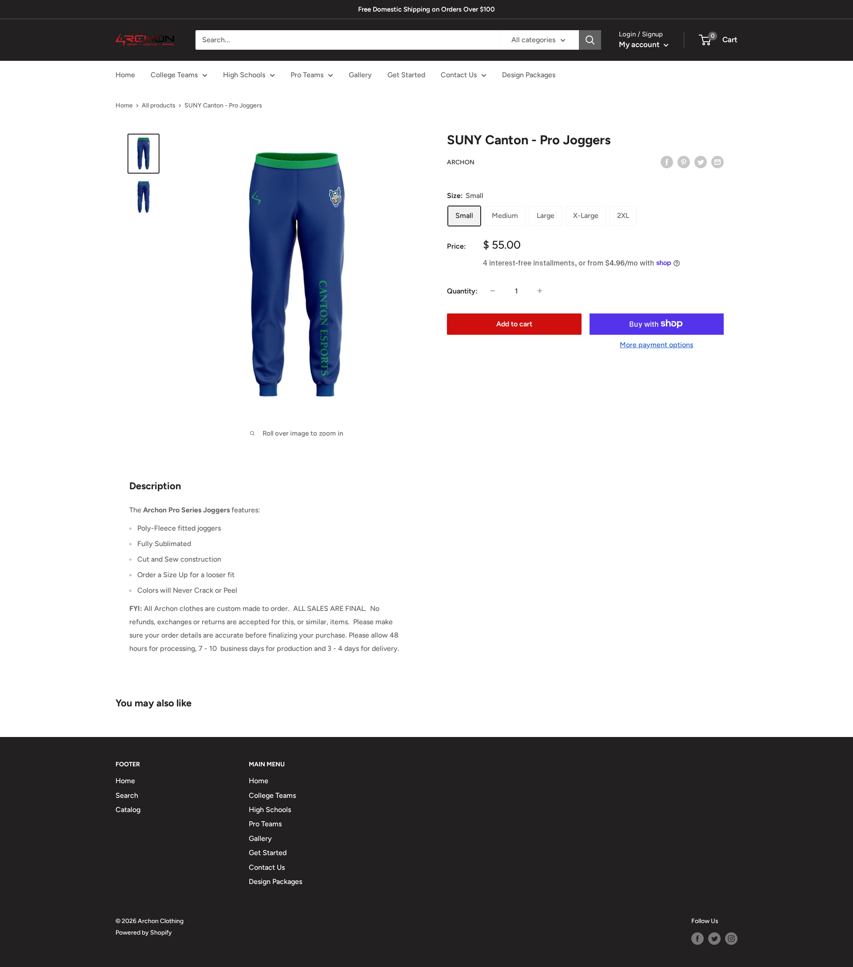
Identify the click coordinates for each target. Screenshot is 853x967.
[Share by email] (717, 161)
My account (640, 44)
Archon (460, 162)
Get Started (406, 75)
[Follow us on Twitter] (714, 938)
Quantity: (462, 290)
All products (158, 105)
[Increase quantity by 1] (539, 290)
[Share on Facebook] (667, 161)
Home (125, 75)
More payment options (656, 344)
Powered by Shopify (144, 932)
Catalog (128, 809)
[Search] (590, 40)
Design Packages (528, 75)
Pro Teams (307, 75)
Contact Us (459, 75)
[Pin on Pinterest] (684, 161)
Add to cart (514, 323)
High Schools (244, 75)
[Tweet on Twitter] (700, 161)
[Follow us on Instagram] (731, 938)
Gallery (360, 75)
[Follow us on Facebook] (697, 938)
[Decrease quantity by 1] (492, 290)
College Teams (174, 75)
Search (127, 795)
